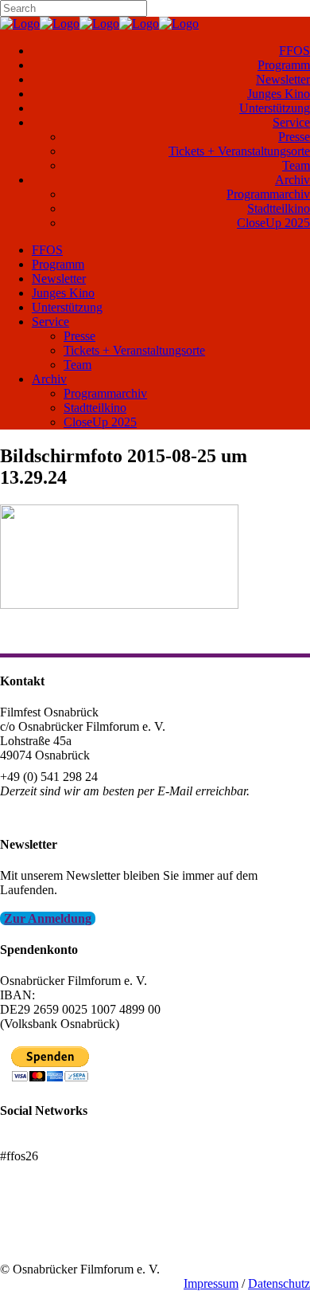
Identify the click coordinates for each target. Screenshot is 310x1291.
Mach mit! (26, 1226)
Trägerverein (32, 1240)
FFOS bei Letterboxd (53, 1141)
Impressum (211, 1283)
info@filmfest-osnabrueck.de (72, 812)
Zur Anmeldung (47, 918)
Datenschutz (279, 1283)
